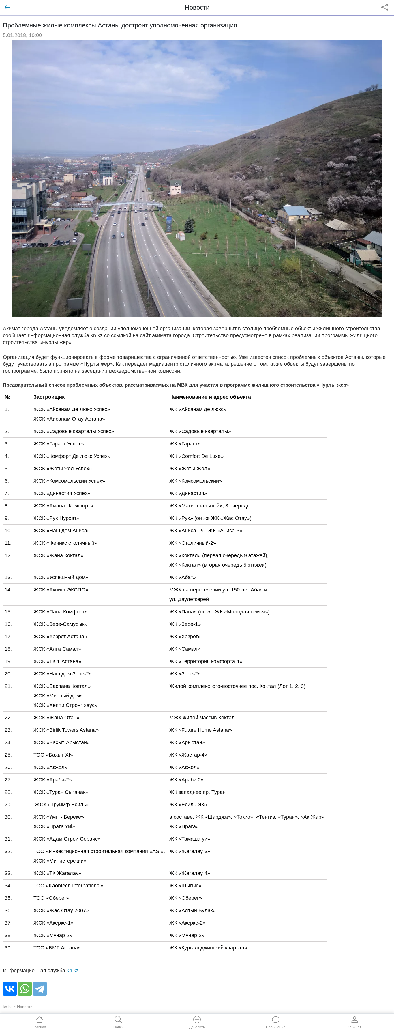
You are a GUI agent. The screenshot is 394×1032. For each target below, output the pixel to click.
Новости (25, 1006)
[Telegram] (40, 989)
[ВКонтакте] (10, 989)
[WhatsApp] (25, 989)
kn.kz (73, 970)
